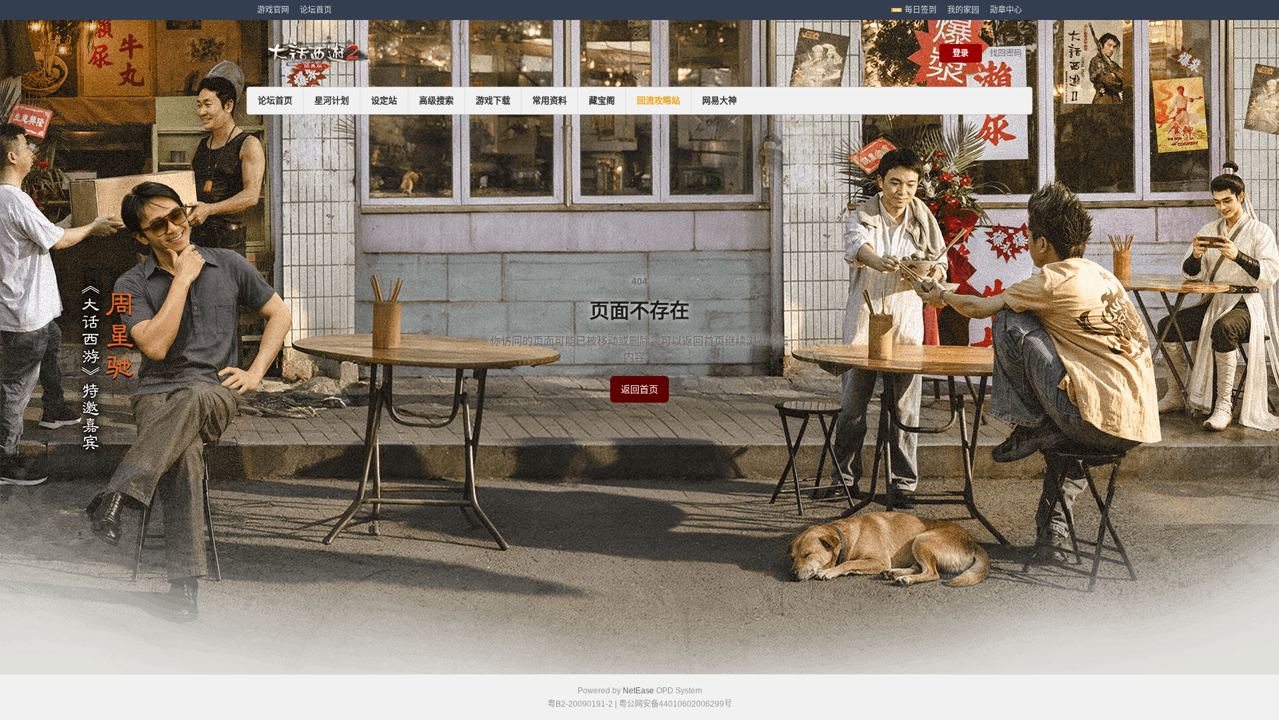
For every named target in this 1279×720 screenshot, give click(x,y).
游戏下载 (493, 100)
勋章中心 (1006, 10)
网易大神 (719, 100)
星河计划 (331, 100)
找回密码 (1006, 53)
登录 (961, 53)
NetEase (638, 690)
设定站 (384, 100)
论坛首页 (316, 10)
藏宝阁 (602, 100)
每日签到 (921, 10)
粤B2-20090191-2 (580, 704)
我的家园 (963, 10)
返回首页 (639, 389)
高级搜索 (436, 100)
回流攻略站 (658, 100)
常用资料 (549, 100)
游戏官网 (273, 10)
